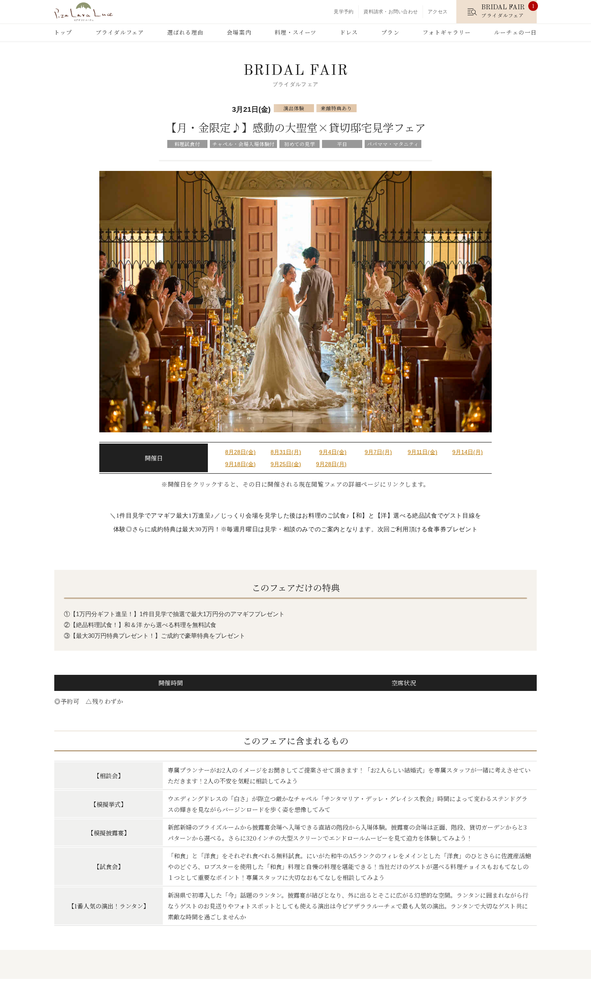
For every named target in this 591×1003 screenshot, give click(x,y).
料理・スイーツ (296, 32)
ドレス (349, 32)
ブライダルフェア (120, 32)
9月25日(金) (286, 464)
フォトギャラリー (447, 32)
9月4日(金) (333, 452)
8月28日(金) (240, 452)
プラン (390, 32)
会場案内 (239, 32)
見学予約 (343, 11)
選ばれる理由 (185, 32)
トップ (63, 32)
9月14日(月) (467, 452)
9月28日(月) (331, 464)
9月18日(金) (240, 464)
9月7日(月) (378, 452)
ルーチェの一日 (515, 32)
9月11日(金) (422, 452)
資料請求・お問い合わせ (390, 11)
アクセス (437, 11)
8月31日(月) (286, 452)
